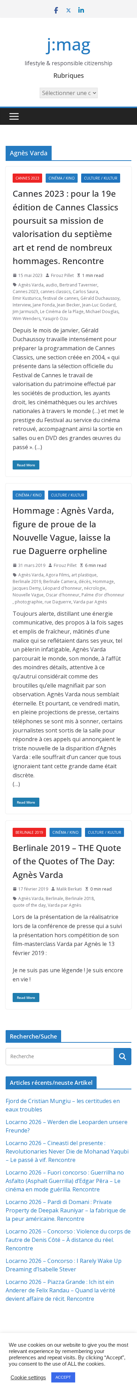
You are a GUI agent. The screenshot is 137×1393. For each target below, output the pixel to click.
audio (51, 285)
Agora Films (57, 575)
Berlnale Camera (60, 581)
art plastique (84, 575)
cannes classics (55, 292)
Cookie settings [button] (28, 1377)
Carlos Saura (85, 292)
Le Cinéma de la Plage (62, 312)
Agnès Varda (31, 285)
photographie (29, 602)
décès (85, 581)
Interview (22, 305)
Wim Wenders (26, 319)
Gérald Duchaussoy (99, 298)
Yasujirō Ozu (55, 319)
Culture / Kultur (100, 178)
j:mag (68, 44)
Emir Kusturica (27, 298)
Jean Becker (68, 305)
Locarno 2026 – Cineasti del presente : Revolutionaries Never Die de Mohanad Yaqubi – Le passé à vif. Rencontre (67, 1151)
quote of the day (29, 905)
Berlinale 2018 (79, 898)
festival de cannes (60, 298)
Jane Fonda (44, 305)
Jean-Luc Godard (99, 305)
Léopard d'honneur (62, 588)
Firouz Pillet (62, 275)
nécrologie (94, 588)
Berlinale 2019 (27, 581)
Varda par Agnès (90, 602)
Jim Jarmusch (25, 312)
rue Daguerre (58, 602)
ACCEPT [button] (63, 1377)
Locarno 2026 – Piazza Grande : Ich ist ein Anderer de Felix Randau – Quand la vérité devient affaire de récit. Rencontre (60, 1290)
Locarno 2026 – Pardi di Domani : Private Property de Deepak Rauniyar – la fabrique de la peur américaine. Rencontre (66, 1210)
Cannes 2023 (27, 178)
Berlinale (54, 898)
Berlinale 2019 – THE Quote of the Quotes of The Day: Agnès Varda (67, 861)
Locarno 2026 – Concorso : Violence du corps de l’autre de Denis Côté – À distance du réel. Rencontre (68, 1240)
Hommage (103, 581)
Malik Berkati (69, 889)
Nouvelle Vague (28, 595)
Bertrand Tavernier (78, 285)
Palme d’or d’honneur (102, 595)
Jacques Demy (27, 588)
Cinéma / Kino (61, 178)
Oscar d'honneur (62, 595)
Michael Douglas (102, 312)
